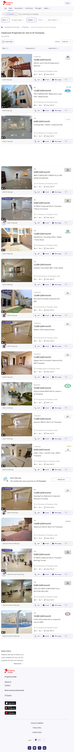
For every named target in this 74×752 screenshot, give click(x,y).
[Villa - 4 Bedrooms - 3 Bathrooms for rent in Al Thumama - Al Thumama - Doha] (37, 130)
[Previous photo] (3, 65)
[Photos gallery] (16, 65)
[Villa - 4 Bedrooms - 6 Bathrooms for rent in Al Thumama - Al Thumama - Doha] (37, 99)
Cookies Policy (37, 732)
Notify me (61, 479)
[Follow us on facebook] (34, 748)
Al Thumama (10, 14)
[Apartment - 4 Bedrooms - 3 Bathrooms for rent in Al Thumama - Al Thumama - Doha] (37, 396)
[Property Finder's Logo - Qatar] (8, 3)
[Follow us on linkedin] (44, 748)
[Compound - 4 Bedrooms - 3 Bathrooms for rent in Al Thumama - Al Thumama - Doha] (37, 304)
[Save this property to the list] (66, 79)
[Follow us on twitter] (39, 748)
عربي (30, 740)
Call (38, 80)
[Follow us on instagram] (29, 748)
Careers (7, 685)
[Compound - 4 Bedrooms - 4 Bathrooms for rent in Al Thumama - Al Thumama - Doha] (37, 68)
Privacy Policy (37, 727)
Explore (46, 8)
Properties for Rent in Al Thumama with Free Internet (17, 660)
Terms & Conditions (37, 723)
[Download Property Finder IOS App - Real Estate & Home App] (10, 703)
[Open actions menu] (70, 79)
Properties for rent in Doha (12, 27)
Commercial (29, 8)
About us (8, 682)
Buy (5, 8)
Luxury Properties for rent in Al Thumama (14, 657)
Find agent (38, 8)
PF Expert (8, 695)
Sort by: (57, 41)
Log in (68, 3)
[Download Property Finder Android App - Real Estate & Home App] (10, 708)
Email (47, 80)
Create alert (9, 41)
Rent (10, 8)
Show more (17, 664)
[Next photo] (30, 65)
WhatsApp (58, 80)
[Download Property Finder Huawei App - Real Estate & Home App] (10, 713)
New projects (18, 8)
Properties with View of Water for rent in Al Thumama (18, 654)
